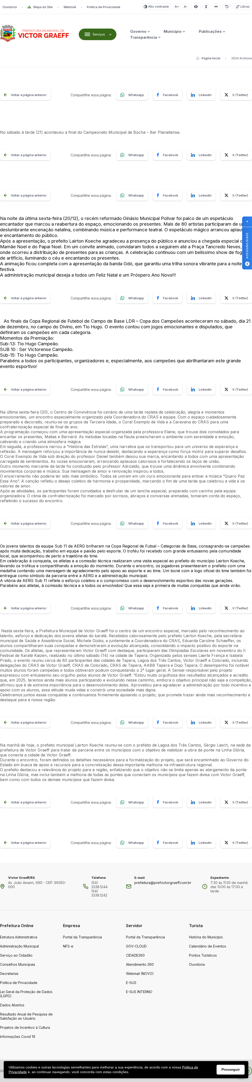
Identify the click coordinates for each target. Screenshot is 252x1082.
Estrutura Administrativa (18, 937)
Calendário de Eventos (207, 946)
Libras (245, 6)
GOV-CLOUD (136, 946)
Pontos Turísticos (203, 955)
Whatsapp (136, 95)
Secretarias (9, 973)
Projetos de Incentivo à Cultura (25, 1027)
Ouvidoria (9, 7)
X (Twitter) (240, 95)
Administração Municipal (19, 946)
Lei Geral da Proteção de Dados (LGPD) (26, 994)
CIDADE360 (135, 955)
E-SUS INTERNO (139, 992)
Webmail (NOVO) (140, 973)
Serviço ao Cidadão (16, 955)
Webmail (69, 7)
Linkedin (205, 95)
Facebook (170, 95)
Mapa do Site (43, 7)
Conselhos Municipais (17, 964)
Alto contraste (158, 6)
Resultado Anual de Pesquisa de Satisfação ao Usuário (26, 1016)
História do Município (206, 937)
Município (173, 31)
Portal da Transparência (82, 937)
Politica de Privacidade (103, 7)
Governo (138, 31)
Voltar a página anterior (29, 95)
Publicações (210, 31)
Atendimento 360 (140, 964)
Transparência (143, 37)
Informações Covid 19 (17, 1036)
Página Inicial (211, 58)
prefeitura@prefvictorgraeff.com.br (162, 883)
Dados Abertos (12, 1005)
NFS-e (68, 946)
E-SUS (131, 983)
